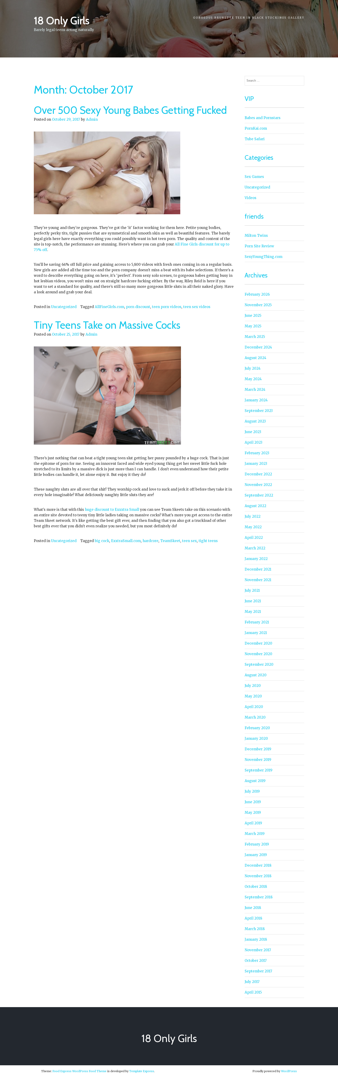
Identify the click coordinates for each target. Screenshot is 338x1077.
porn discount (138, 307)
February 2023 (257, 453)
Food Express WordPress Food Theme (79, 1071)
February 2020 (257, 728)
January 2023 (256, 463)
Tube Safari (255, 139)
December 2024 (258, 347)
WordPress (289, 1071)
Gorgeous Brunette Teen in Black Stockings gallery (248, 17)
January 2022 (256, 559)
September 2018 (258, 897)
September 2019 (258, 770)
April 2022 (254, 537)
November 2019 (258, 759)
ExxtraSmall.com (126, 541)
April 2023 (253, 442)
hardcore (150, 541)
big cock (102, 541)
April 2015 (253, 992)
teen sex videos (196, 307)
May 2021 (253, 611)
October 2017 (256, 960)
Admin (92, 119)
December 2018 (258, 865)
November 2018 (258, 876)
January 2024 (256, 400)
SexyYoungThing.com (263, 256)
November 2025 (258, 305)
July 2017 (252, 982)
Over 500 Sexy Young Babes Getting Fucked (130, 110)
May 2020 (253, 696)
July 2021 (252, 590)
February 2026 (257, 294)
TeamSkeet (170, 541)
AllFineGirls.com (109, 307)
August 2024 (255, 358)
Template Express (141, 1071)
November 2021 (258, 580)
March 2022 (255, 548)
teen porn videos (166, 307)
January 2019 (256, 855)
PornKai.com (256, 128)
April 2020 (254, 707)
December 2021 (258, 569)
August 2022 (255, 506)
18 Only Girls (61, 20)
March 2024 (255, 389)
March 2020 (255, 717)
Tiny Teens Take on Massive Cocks (107, 325)
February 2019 (257, 844)
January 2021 (256, 633)
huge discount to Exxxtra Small (112, 509)
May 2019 (253, 812)
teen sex (189, 541)
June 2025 (253, 315)
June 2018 (253, 908)
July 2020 (253, 685)
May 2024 (253, 379)
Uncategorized (64, 307)
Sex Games (254, 176)
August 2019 (255, 781)
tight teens (208, 541)
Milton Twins (256, 235)
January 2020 (256, 738)
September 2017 (258, 971)
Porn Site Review (259, 246)
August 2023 (255, 421)
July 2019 (252, 791)
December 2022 (258, 474)
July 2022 (253, 516)
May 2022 (253, 527)
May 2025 (253, 326)
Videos (250, 198)
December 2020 (258, 643)
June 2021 (253, 601)
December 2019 (258, 749)
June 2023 (253, 432)
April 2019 (253, 823)
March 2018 (255, 929)
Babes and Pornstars (263, 118)
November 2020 (258, 654)
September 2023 (259, 411)
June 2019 (253, 802)
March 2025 (255, 336)
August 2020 (255, 675)
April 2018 (253, 918)
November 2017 (258, 950)
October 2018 (256, 886)
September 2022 (259, 495)
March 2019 (255, 833)
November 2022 (258, 485)
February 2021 (257, 622)
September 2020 (259, 664)
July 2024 (253, 368)
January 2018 (256, 939)
